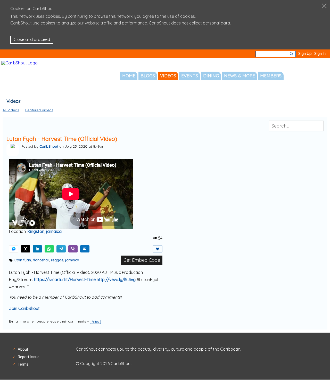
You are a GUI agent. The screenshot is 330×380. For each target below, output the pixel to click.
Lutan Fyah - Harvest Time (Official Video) (61, 138)
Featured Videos (39, 110)
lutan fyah (22, 260)
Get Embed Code (141, 260)
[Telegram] (61, 248)
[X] (25, 248)
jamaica (72, 260)
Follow (95, 321)
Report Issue (28, 356)
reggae (57, 260)
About (23, 349)
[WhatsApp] (49, 248)
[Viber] (73, 248)
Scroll (317, 364)
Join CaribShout (24, 308)
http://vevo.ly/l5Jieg (116, 279)
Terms (23, 364)
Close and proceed (32, 39)
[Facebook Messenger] (13, 248)
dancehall (41, 260)
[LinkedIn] (37, 248)
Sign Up (305, 53)
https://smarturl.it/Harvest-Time (65, 279)
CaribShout (48, 146)
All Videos (11, 110)
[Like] (157, 248)
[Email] (84, 248)
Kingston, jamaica (45, 231)
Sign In (320, 53)
